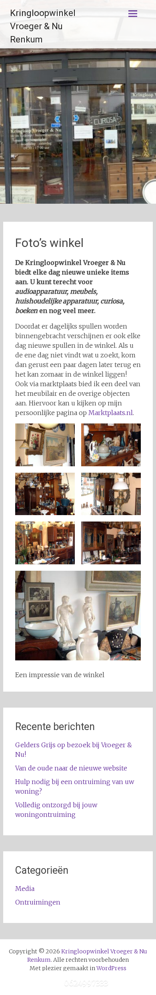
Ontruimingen (37, 902)
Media (24, 889)
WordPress (111, 968)
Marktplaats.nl (110, 413)
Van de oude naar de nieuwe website (71, 768)
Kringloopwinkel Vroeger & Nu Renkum (43, 26)
